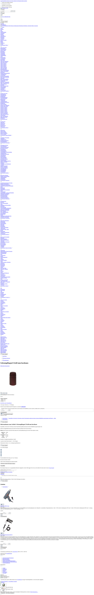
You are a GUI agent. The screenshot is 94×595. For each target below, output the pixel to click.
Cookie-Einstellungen (6, 562)
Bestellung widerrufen (28, 25)
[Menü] (5, 583)
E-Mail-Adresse (3, 469)
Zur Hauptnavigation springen (22, 0)
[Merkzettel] (1, 18)
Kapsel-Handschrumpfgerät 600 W (6, 534)
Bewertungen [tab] (5, 419)
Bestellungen (21, 25)
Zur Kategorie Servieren (4, 234)
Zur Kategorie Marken (4, 285)
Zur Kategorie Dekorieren (5, 198)
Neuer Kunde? (51, 467)
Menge (1, 513)
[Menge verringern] (2, 410)
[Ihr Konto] (1, 20)
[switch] (4, 590)
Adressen (12, 25)
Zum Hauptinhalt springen (5, 0)
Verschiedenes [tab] (5, 486)
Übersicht (2, 25)
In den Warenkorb (3, 412)
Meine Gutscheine (35, 25)
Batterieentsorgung (6, 558)
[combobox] (5, 11)
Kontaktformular (9, 553)
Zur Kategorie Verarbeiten (5, 218)
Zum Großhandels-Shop (6, 16)
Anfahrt (4, 568)
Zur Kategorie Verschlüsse (5, 142)
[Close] (0, 594)
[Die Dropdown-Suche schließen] (14, 11)
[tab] (29, 418)
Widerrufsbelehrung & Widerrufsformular (10, 561)
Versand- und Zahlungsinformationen (9, 560)
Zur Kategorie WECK (4, 127)
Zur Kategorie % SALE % (5, 297)
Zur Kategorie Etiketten (4, 172)
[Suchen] (12, 11)
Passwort (2, 470)
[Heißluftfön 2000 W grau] (8, 503)
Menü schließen (4, 21)
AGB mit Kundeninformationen (8, 557)
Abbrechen (2, 474)
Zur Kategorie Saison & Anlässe (6, 247)
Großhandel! (23, 406)
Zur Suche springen (13, 0)
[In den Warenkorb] (1, 515)
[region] (47, 380)
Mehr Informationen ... (34, 591)
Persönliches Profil (7, 25)
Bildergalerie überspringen (5, 365)
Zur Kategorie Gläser (4, 45)
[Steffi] (47, 44)
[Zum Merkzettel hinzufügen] (2, 505)
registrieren (4, 24)
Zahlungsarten (16, 25)
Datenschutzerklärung (6, 559)
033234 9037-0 (15, 551)
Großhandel (5, 569)
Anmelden (2, 23)
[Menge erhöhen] (9, 410)
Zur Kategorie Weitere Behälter (5, 135)
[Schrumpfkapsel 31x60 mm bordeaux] (12, 378)
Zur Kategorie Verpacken (4, 180)
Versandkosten (19, 579)
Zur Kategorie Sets (3, 119)
